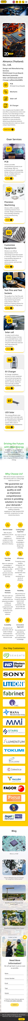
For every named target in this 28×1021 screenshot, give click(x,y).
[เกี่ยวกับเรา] (12, 129)
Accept (21, 1019)
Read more (7, 129)
